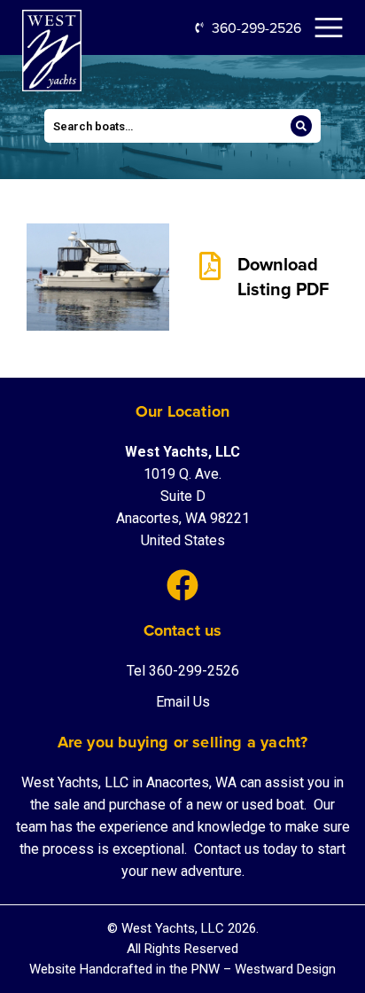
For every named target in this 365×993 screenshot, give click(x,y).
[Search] (301, 126)
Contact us (228, 849)
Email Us (183, 701)
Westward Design (285, 969)
